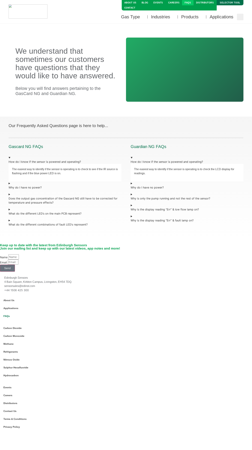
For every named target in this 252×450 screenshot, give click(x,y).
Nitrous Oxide (11, 359)
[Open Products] (200, 17)
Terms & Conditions (15, 419)
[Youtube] (23, 439)
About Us (130, 2)
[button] (240, 17)
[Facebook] (13, 439)
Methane (8, 343)
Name (4, 257)
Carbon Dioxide (12, 328)
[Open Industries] (172, 17)
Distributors (205, 2)
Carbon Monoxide (13, 336)
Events (158, 2)
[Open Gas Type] (142, 17)
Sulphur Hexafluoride (15, 367)
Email (3, 262)
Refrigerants (10, 351)
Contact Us (9, 411)
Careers (174, 2)
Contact (129, 8)
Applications (10, 308)
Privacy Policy (11, 426)
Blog (145, 2)
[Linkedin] (4, 439)
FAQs (188, 2)
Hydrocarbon (11, 375)
